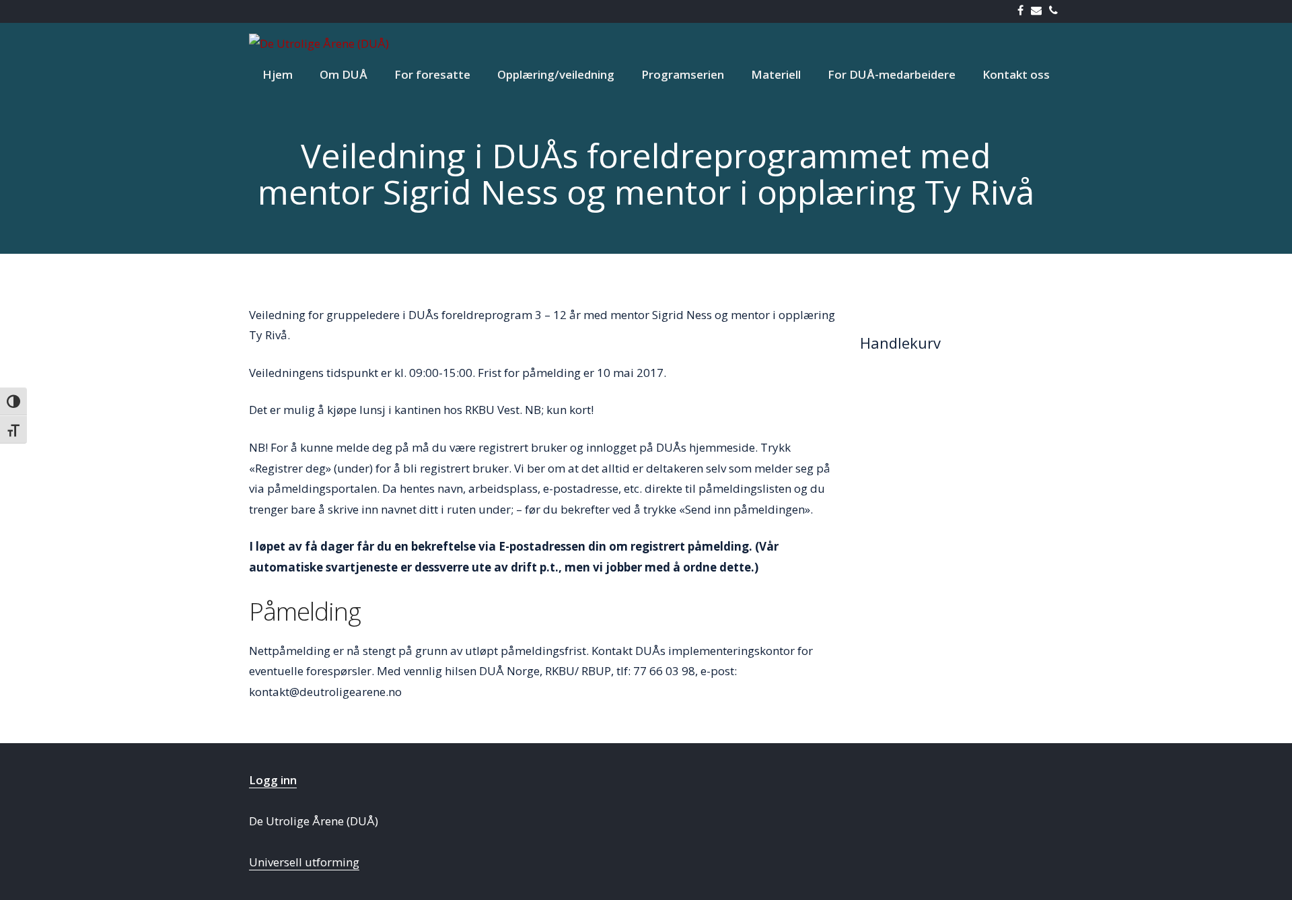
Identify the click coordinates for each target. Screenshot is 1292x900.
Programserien (682, 74)
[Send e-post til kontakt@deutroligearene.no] (1039, 11)
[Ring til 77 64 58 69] (1056, 11)
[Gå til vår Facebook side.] (1023, 11)
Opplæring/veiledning (555, 74)
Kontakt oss (1016, 74)
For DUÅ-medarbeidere (892, 74)
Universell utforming (304, 862)
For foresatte (432, 74)
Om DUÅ (343, 74)
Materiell (776, 74)
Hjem (277, 74)
